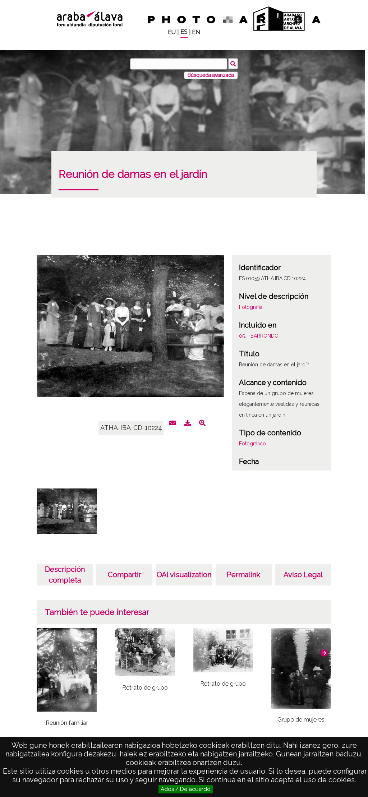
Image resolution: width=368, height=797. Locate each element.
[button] (324, 653)
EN (196, 32)
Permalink (243, 574)
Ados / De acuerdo (186, 789)
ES (184, 31)
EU (172, 32)
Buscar (233, 63)
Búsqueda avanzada (211, 75)
